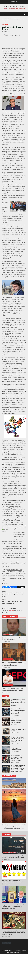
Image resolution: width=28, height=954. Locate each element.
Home (3, 19)
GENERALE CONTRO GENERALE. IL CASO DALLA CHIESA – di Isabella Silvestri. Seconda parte (6, 759)
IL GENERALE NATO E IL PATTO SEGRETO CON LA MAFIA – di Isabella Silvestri (6, 740)
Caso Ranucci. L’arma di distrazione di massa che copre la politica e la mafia (14, 678)
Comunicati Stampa (7, 852)
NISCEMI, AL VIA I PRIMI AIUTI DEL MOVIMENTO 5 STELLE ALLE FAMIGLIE (14, 870)
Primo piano (4, 24)
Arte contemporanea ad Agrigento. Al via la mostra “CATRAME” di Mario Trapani (14, 845)
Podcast (9, 927)
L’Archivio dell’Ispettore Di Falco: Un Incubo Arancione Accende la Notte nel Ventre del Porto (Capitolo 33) (6, 768)
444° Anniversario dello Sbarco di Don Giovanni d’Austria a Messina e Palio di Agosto (13, 593)
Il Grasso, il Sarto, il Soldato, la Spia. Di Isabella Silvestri (6, 721)
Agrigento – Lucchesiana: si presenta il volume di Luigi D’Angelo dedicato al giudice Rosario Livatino (14, 894)
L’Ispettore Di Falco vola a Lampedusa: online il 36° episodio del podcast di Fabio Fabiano (6, 712)
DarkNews (10, 952)
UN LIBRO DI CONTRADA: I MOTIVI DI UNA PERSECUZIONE (12, 601)
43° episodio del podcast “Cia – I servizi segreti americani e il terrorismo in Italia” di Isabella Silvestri (6, 703)
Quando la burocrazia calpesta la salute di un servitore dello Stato (14, 627)
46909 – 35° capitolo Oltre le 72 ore (6, 731)
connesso (11, 610)
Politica (5, 876)
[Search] (24, 14)
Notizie (4, 634)
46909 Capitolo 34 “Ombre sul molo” (6, 750)
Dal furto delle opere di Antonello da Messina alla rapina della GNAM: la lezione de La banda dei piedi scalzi (14, 652)
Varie (4, 901)
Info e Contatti (6, 943)
